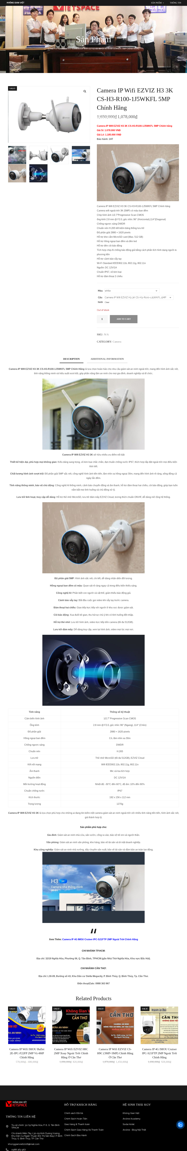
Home (51, 49)
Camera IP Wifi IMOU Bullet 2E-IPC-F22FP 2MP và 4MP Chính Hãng (26, 1053)
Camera (63, 49)
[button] (85, 91)
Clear (107, 302)
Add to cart (124, 319)
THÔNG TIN (175, 3)
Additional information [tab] (107, 359)
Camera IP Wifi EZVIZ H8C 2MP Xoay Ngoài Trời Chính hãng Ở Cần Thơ (71, 1053)
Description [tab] (71, 359)
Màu (100, 290)
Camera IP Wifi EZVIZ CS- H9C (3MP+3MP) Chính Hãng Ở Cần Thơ (115, 1053)
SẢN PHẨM (156, 3)
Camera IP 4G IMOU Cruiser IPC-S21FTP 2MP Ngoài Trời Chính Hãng (100, 939)
